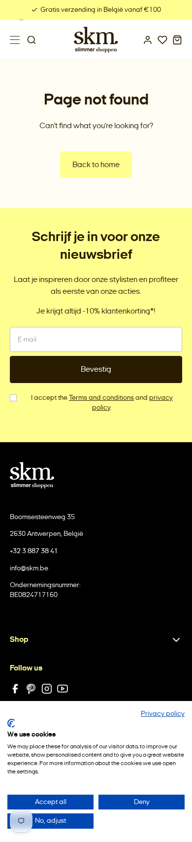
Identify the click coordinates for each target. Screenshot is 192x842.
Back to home (96, 164)
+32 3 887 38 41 (34, 551)
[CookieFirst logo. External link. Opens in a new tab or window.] (11, 723)
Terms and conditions (101, 397)
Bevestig (96, 369)
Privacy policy (163, 713)
